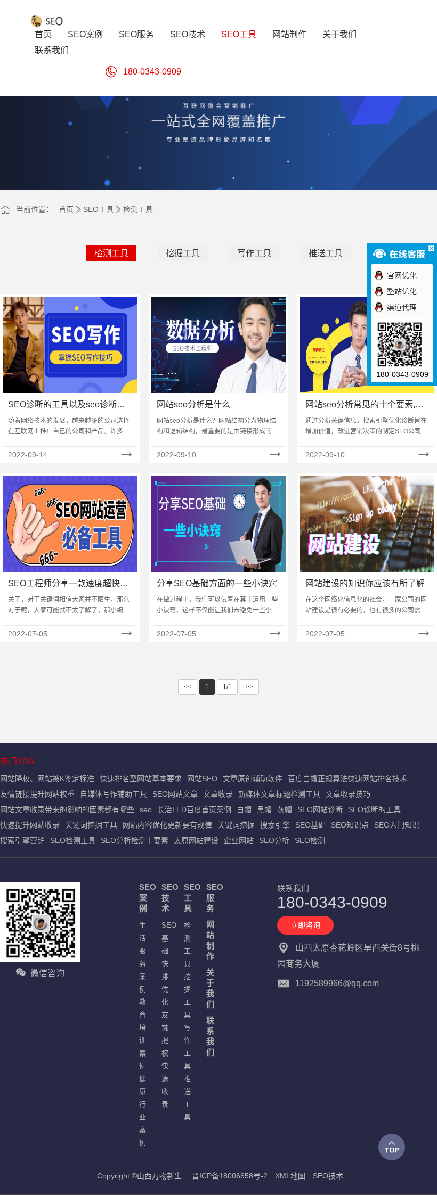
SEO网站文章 (175, 794)
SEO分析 (274, 840)
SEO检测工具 (72, 840)
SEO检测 (310, 840)
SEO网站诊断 (320, 809)
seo (146, 809)
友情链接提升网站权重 (37, 794)
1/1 (227, 687)
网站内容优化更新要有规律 (167, 825)
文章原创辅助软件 (252, 778)
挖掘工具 (183, 253)
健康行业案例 (142, 1111)
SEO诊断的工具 (374, 809)
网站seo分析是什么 (193, 404)
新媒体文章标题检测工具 (279, 794)
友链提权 (164, 1034)
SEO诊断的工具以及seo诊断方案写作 (66, 405)
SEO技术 (167, 897)
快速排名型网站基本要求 (141, 778)
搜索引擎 (275, 825)
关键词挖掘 (236, 825)
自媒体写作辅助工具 (113, 794)
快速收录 (164, 1085)
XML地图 (290, 1176)
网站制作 (210, 940)
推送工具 (326, 253)
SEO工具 (98, 209)
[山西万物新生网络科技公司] (48, 21)
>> (249, 687)
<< (187, 687)
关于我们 (210, 988)
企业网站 (239, 840)
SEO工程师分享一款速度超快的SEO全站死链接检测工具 (68, 584)
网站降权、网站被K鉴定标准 (47, 778)
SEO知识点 (350, 825)
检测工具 (138, 209)
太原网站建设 (196, 840)
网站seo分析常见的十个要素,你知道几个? (364, 405)
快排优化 (164, 983)
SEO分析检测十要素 (134, 840)
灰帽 (284, 809)
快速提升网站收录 (30, 825)
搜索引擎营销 (22, 840)
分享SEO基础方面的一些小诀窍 (217, 583)
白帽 (244, 809)
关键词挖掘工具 (91, 825)
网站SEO (202, 778)
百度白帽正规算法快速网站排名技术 (347, 778)
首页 (66, 209)
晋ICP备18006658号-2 (230, 1176)
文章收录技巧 (348, 794)
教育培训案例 (142, 1034)
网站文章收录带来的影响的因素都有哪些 (67, 809)
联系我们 (210, 1036)
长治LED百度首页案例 (194, 809)
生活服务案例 (142, 957)
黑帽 (264, 809)
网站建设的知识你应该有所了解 (365, 583)
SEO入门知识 (396, 825)
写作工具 (254, 253)
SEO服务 (212, 897)
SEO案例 (145, 897)
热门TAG (17, 761)
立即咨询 (305, 925)
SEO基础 (310, 825)
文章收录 (218, 794)
